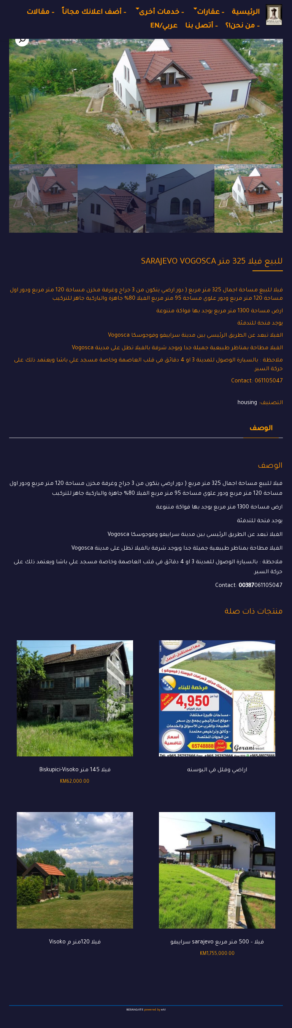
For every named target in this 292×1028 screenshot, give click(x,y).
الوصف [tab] (261, 429)
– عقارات (210, 12)
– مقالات (40, 12)
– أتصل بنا (201, 26)
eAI (163, 1010)
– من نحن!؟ (242, 26)
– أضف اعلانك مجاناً (94, 12)
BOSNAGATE (134, 1010)
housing (247, 403)
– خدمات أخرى (161, 12)
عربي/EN (164, 26)
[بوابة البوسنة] (274, 15)
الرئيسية (246, 12)
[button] (22, 39)
